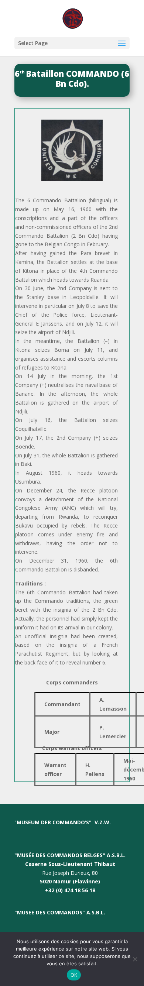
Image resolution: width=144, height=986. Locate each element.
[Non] (134, 959)
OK (74, 975)
